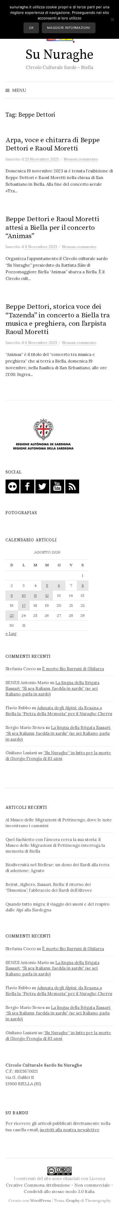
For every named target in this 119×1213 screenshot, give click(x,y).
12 (47, 595)
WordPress (40, 1200)
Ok (31, 28)
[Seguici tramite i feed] (72, 486)
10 (24, 595)
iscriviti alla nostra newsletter (69, 1129)
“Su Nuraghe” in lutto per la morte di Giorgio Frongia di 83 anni (58, 755)
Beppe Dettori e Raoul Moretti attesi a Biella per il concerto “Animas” (52, 227)
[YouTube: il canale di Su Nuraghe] (57, 486)
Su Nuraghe (59, 55)
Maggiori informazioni (68, 28)
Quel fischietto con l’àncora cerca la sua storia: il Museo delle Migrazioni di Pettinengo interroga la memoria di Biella (55, 845)
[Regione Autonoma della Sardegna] (43, 434)
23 (12, 615)
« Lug (11, 633)
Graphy (72, 1200)
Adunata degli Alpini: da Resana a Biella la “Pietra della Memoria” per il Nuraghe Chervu (59, 710)
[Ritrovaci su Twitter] (42, 486)
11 (35, 595)
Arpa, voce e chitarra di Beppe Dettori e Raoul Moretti (53, 144)
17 (23, 605)
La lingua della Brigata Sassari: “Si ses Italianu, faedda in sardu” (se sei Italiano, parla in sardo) (52, 688)
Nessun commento (81, 159)
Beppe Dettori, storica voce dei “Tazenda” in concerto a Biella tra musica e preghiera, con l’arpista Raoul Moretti (58, 319)
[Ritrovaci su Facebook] (27, 486)
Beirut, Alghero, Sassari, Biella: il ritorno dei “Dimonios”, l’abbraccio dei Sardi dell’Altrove (49, 887)
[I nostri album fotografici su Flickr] (12, 486)
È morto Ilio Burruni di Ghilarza (73, 668)
